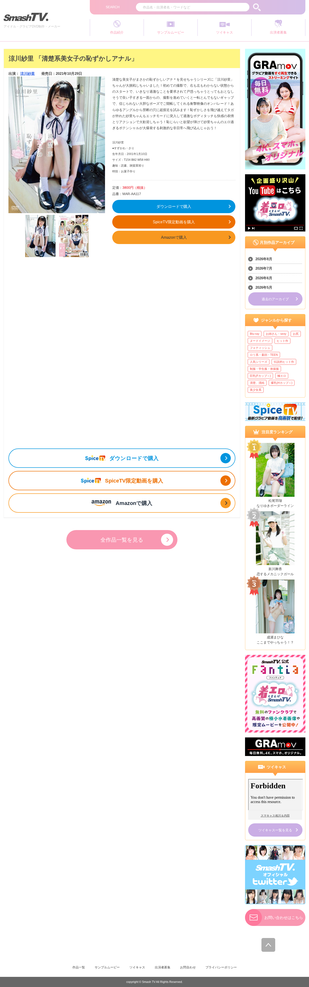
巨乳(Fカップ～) (260, 376)
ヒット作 (282, 341)
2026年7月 (263, 268)
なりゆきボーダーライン (275, 506)
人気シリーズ (258, 362)
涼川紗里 (27, 73)
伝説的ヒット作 (284, 362)
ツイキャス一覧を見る (275, 830)
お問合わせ (188, 967)
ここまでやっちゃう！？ (275, 642)
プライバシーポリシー (221, 967)
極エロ (281, 376)
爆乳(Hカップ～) (281, 383)
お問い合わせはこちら (283, 918)
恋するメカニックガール (275, 574)
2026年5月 (263, 287)
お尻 (296, 334)
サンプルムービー (107, 967)
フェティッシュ (260, 348)
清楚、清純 (257, 383)
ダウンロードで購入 (173, 206)
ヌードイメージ (260, 341)
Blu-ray (254, 334)
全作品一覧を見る (121, 540)
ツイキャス (137, 967)
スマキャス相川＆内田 (275, 815)
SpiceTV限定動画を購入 (174, 222)
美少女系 (255, 390)
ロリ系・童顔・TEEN (264, 355)
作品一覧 (78, 967)
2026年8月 (263, 259)
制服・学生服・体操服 (264, 369)
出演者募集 (162, 967)
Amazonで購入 (174, 237)
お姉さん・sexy (276, 334)
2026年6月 (263, 278)
